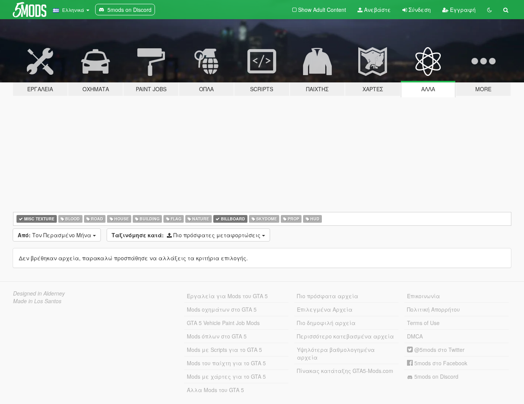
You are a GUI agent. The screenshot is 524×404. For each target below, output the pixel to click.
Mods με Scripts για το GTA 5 (224, 349)
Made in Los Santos (37, 301)
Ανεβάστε (377, 9)
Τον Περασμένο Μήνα (55, 235)
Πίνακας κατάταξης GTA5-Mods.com (345, 370)
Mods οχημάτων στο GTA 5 (222, 309)
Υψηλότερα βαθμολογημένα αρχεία (336, 353)
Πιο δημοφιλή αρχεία (326, 323)
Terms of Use (423, 323)
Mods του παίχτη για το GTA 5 (226, 363)
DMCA (415, 336)
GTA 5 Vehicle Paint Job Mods (223, 323)
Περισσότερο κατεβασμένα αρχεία (345, 336)
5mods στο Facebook (440, 363)
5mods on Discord (435, 376)
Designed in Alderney (39, 293)
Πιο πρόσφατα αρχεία (327, 296)
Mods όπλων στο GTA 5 (217, 336)
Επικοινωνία (423, 296)
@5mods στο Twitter (439, 349)
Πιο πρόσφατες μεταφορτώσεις (187, 235)
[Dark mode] (489, 9)
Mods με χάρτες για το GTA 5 (226, 376)
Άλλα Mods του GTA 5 (215, 390)
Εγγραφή (462, 9)
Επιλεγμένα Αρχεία (325, 309)
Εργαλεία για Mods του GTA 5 (227, 296)
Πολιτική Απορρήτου (433, 309)
